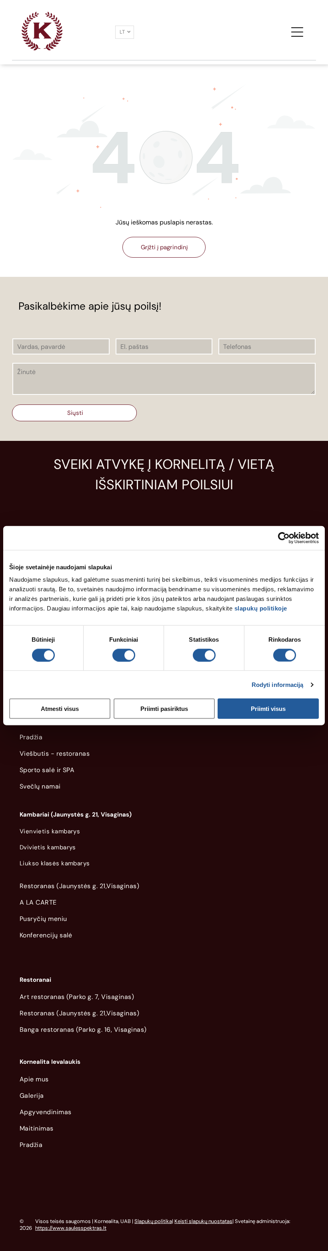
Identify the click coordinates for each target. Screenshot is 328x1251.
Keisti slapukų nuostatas (203, 1221)
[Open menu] (297, 32)
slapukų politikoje (260, 608)
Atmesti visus (60, 708)
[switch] (123, 655)
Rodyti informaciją (278, 684)
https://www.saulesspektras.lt (70, 1228)
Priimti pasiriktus (164, 708)
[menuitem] (164, 739)
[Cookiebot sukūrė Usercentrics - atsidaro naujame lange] (284, 538)
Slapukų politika (153, 1221)
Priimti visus (268, 708)
